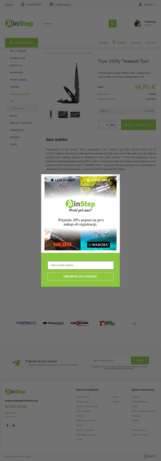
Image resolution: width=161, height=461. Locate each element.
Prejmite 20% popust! (80, 276)
